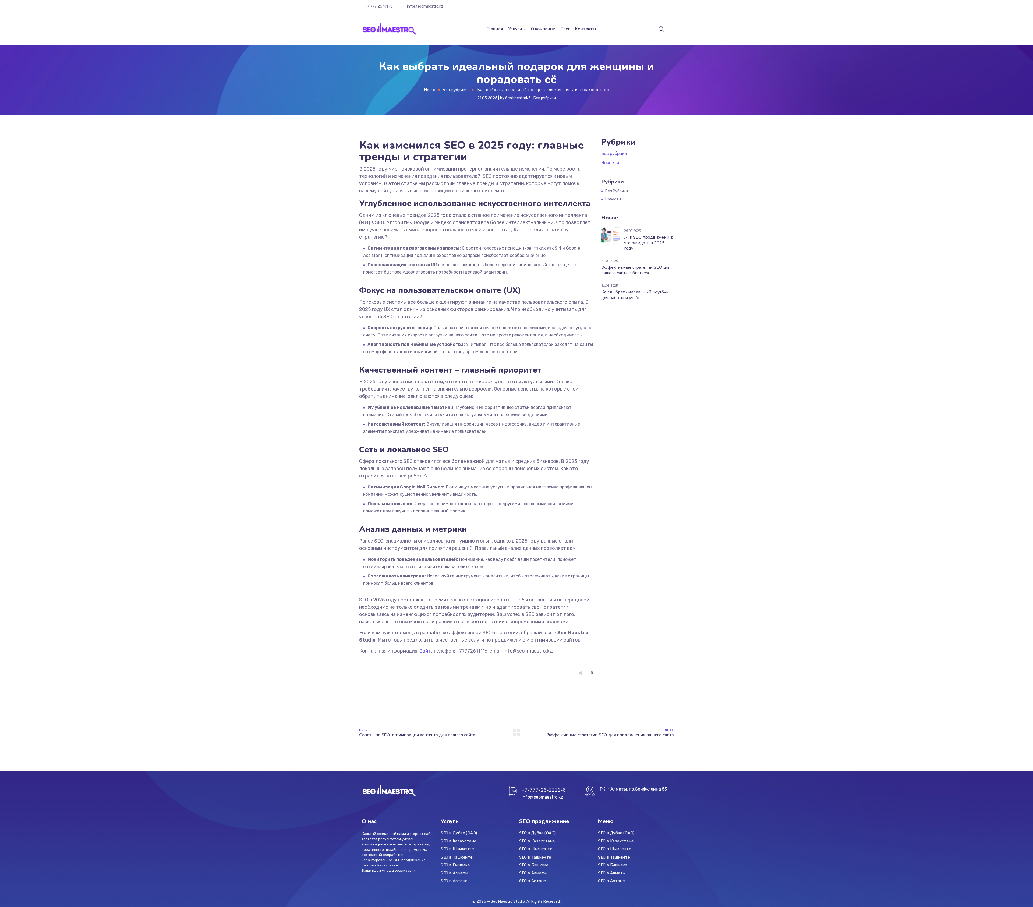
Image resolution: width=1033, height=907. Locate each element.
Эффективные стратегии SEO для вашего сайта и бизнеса (635, 270)
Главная (495, 28)
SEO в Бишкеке (455, 865)
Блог (565, 28)
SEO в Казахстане (458, 841)
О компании (543, 28)
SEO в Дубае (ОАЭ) (459, 833)
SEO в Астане (454, 880)
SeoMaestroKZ (518, 98)
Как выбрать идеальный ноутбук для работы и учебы (634, 295)
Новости (610, 162)
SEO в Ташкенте (457, 857)
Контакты (585, 28)
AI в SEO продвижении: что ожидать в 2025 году (648, 242)
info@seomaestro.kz (425, 6)
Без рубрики (455, 89)
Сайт (425, 651)
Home (429, 89)
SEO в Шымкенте (457, 849)
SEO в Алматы (454, 872)
